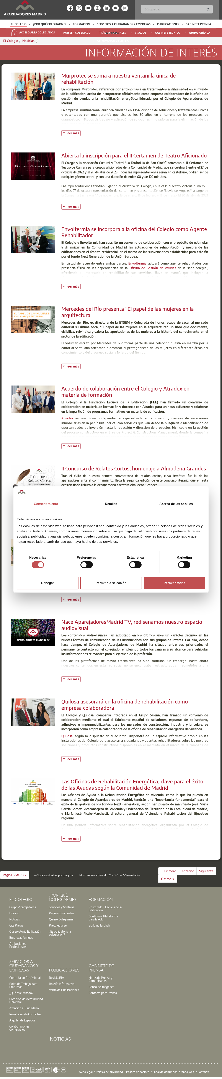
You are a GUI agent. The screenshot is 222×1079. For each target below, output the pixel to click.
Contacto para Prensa (103, 993)
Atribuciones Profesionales (18, 945)
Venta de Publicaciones (64, 990)
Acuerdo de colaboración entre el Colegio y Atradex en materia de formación (125, 391)
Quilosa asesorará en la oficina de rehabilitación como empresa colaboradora (124, 704)
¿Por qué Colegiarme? (49, 24)
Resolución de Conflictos (25, 1014)
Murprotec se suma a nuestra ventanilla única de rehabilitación (118, 78)
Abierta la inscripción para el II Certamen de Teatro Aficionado (134, 155)
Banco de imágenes (101, 987)
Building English (99, 925)
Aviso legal (86, 1072)
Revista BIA (56, 978)
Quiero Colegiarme (61, 919)
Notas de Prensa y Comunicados (100, 979)
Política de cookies (137, 1072)
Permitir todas (174, 583)
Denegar (47, 583)
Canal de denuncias (164, 1072)
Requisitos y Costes (61, 913)
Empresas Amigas (21, 937)
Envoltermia (137, 263)
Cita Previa (16, 925)
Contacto (203, 1072)
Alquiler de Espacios (22, 1020)
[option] (18, 24)
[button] (14, 875)
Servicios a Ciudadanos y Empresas (123, 24)
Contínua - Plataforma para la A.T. (103, 917)
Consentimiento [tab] (46, 504)
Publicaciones (168, 24)
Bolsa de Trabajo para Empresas (23, 985)
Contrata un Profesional (25, 978)
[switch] (86, 564)
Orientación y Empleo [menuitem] (113, 41)
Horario (14, 913)
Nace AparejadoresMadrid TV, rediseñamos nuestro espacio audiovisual (131, 624)
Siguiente (206, 871)
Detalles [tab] (111, 504)
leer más (74, 132)
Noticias (112, 33)
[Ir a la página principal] (24, 8)
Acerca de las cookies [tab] (176, 504)
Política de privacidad (109, 1072)
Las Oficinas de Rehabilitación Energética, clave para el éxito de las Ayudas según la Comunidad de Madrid (132, 784)
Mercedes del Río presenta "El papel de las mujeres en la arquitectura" (127, 311)
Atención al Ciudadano (24, 1008)
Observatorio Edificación (25, 931)
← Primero (168, 871)
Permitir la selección (111, 583)
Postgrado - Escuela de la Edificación (105, 908)
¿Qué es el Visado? (21, 993)
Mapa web (187, 1072)
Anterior (187, 871)
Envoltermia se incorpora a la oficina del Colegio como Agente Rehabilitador (134, 232)
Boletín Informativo (62, 984)
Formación (81, 24)
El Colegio (18, 24)
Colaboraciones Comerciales (19, 1027)
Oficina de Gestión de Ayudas (152, 268)
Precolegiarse (58, 925)
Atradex (67, 418)
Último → (168, 879)
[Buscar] (208, 10)
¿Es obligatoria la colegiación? (60, 932)
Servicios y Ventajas (61, 907)
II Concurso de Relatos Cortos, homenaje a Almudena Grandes (133, 468)
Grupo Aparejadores (22, 907)
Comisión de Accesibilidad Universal (26, 1000)
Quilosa (67, 736)
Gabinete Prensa (198, 24)
